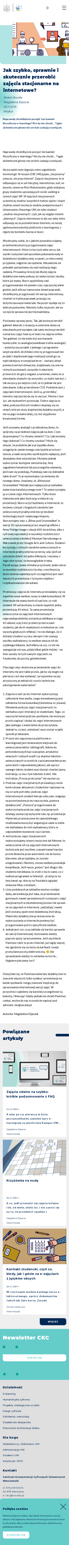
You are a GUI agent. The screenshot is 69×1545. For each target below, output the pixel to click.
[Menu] (64, 8)
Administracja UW (14, 1449)
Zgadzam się (16, 1535)
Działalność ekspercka (17, 1422)
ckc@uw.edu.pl (15, 1495)
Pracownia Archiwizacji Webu (21, 1428)
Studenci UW (11, 1455)
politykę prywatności (13, 1526)
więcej (53, 1321)
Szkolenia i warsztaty (16, 1416)
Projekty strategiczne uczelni (21, 1405)
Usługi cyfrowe (12, 1410)
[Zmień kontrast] (47, 7)
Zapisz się (34, 1357)
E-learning (9, 1393)
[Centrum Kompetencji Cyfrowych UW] (11, 8)
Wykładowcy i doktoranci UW (21, 1443)
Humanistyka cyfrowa (16, 1399)
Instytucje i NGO (13, 1460)
